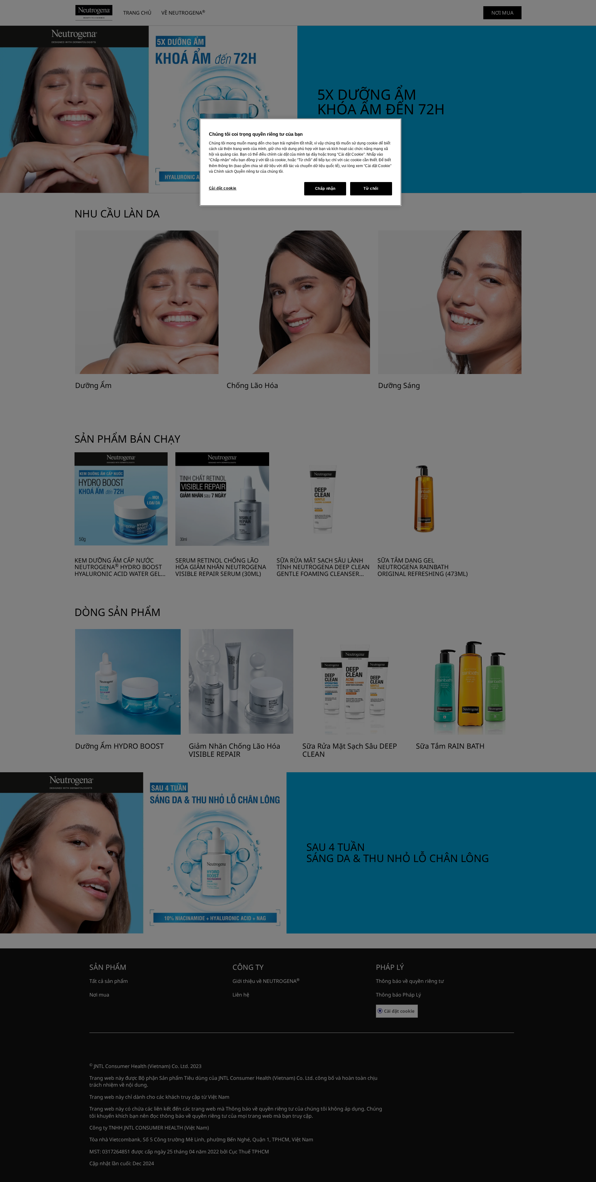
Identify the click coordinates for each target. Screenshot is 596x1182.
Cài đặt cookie (223, 188)
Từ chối (370, 188)
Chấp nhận (325, 188)
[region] (300, 162)
